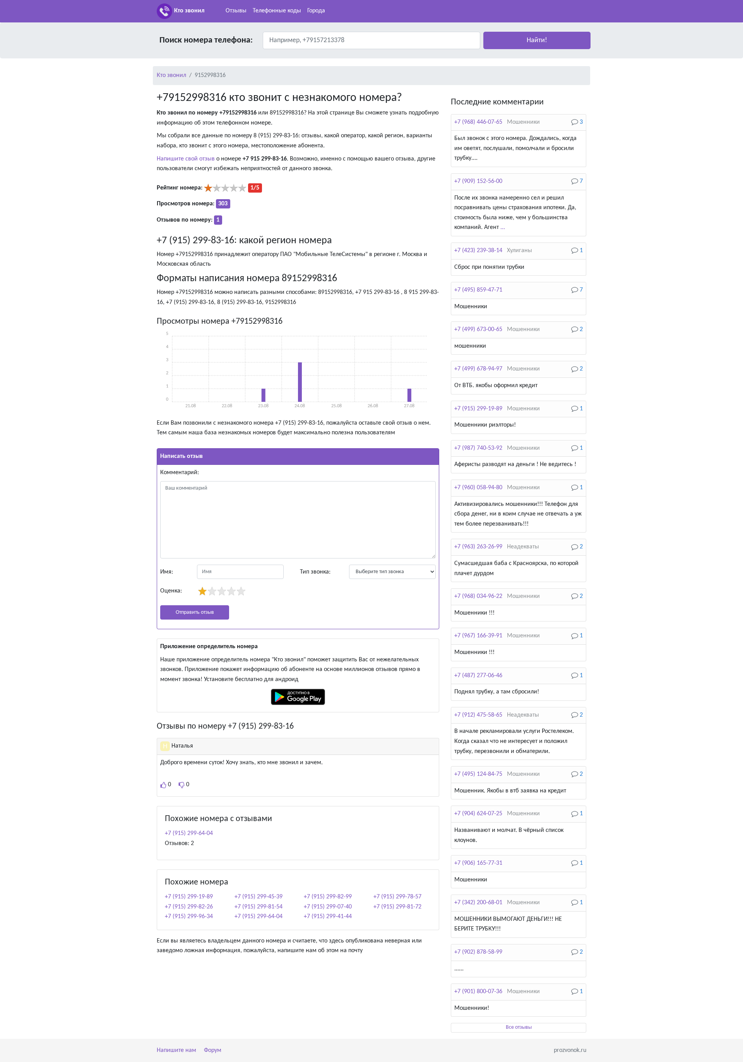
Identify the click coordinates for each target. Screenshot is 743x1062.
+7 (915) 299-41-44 (328, 916)
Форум (212, 1050)
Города (316, 11)
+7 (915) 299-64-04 (189, 833)
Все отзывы (519, 1027)
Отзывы (236, 11)
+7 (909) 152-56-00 (478, 181)
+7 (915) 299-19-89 (189, 897)
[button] (537, 40)
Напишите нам (176, 1050)
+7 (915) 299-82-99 (328, 897)
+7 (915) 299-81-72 (397, 907)
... (502, 227)
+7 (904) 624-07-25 (478, 814)
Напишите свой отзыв (186, 159)
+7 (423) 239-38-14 (478, 251)
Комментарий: (179, 473)
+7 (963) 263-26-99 (478, 547)
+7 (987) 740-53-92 (478, 448)
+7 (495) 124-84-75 (478, 774)
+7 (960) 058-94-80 (478, 488)
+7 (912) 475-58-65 (478, 715)
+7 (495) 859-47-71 (478, 290)
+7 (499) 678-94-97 (478, 369)
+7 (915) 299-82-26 (189, 907)
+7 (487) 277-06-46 (478, 676)
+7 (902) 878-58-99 (478, 952)
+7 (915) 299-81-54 (258, 907)
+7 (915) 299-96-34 (189, 916)
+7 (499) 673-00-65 (478, 329)
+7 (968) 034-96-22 (478, 596)
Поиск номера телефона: (206, 40)
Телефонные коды (277, 11)
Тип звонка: (315, 572)
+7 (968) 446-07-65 (478, 122)
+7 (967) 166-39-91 (478, 636)
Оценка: (171, 591)
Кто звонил (189, 11)
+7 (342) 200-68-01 (478, 903)
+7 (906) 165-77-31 (478, 863)
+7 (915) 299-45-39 (258, 897)
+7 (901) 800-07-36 (478, 992)
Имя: (166, 572)
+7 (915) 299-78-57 (397, 897)
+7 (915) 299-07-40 (328, 907)
